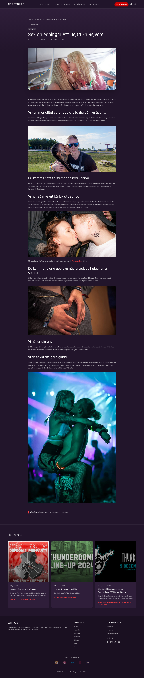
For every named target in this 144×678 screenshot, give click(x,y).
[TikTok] (131, 4)
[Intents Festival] (87, 662)
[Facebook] (108, 642)
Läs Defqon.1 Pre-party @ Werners (22, 599)
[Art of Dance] (80, 662)
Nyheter (36, 20)
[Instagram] (135, 4)
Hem (29, 20)
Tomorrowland (77, 261)
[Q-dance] (56, 663)
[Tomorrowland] (64, 662)
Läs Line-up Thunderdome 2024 (65, 597)
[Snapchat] (119, 642)
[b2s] (72, 662)
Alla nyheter (35, 24)
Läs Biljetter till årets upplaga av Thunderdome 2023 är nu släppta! (114, 603)
